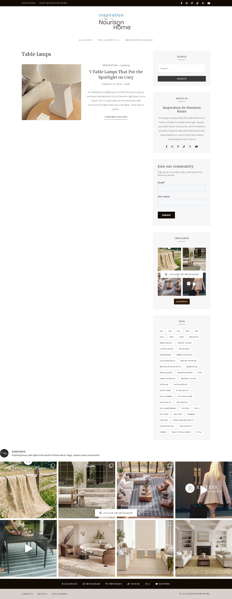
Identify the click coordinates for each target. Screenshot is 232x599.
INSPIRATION (109, 65)
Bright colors (185, 343)
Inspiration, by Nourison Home (182, 109)
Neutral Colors (188, 379)
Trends (163, 432)
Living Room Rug (168, 379)
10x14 (171, 337)
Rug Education (185, 396)
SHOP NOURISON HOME (53, 3)
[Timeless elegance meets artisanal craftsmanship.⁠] (203, 548)
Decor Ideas (184, 349)
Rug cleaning (166, 396)
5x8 (170, 331)
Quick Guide (165, 390)
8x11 (197, 331)
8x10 (188, 331)
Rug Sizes (164, 414)
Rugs (196, 408)
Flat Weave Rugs (167, 361)
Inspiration (191, 367)
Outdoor (164, 384)
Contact (27, 594)
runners (191, 414)
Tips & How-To (107, 40)
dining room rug (184, 355)
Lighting (125, 65)
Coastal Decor (166, 349)
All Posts (85, 40)
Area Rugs (194, 337)
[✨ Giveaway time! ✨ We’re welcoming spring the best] (28, 548)
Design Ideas (165, 355)
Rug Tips (178, 414)
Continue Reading (116, 117)
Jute (200, 373)
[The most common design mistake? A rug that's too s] (169, 284)
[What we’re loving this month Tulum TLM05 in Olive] (194, 259)
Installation (166, 373)
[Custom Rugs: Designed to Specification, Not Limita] (194, 284)
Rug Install (182, 402)
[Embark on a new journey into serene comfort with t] (145, 548)
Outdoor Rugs (181, 384)
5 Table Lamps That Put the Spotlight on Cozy (116, 74)
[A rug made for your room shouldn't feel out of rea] (86, 548)
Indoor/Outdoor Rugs (170, 367)
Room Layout (182, 390)
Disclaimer (59, 594)
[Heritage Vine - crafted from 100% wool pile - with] (169, 259)
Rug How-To (165, 402)
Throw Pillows (167, 426)
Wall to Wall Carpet (181, 432)
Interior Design (185, 373)
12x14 (181, 337)
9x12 (162, 337)
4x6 (161, 331)
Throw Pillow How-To (183, 420)
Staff (127, 84)
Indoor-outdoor (189, 361)
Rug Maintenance (168, 408)
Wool (198, 432)
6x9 (178, 331)
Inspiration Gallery (139, 40)
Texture (164, 420)
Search (181, 78)
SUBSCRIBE (28, 3)
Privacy (42, 594)
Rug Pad (185, 408)
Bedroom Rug (166, 343)
